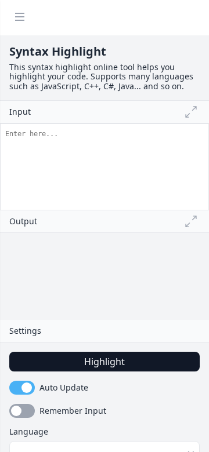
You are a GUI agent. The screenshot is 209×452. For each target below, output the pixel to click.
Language (28, 431)
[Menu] (19, 17)
